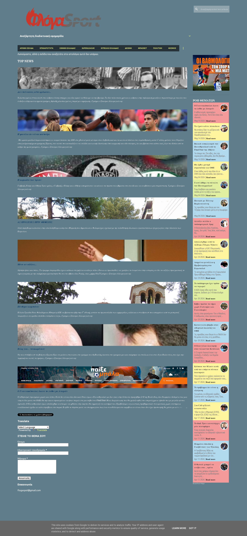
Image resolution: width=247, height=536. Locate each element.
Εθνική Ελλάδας (67, 48)
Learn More (179, 528)
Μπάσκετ (142, 48)
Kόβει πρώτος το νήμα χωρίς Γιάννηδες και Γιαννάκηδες (205, 306)
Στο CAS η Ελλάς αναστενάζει (202, 407)
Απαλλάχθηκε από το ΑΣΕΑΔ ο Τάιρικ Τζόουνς (206, 243)
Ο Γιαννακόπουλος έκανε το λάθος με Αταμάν (42, 391)
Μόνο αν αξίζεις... (27, 264)
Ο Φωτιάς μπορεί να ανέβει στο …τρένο (204, 466)
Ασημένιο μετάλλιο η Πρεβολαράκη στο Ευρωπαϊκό (204, 265)
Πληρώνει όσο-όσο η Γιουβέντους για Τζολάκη (206, 445)
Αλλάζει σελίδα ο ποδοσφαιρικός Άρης (204, 223)
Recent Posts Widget (199, 483)
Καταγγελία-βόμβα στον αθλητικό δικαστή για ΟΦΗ (206, 327)
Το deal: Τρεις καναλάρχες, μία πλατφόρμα (207, 425)
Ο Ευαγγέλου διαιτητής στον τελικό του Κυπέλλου (206, 347)
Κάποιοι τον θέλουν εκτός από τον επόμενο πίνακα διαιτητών (206, 369)
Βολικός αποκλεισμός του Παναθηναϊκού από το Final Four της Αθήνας (206, 146)
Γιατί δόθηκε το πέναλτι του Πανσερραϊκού (206, 184)
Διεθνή (128, 48)
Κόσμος (172, 48)
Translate (42, 430)
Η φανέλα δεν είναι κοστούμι (34, 134)
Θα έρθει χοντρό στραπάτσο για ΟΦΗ (204, 166)
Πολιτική (157, 48)
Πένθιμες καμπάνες (28, 306)
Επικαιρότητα (46, 48)
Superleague (88, 48)
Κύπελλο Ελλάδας (110, 48)
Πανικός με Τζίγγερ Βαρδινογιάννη (203, 202)
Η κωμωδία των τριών (29, 179)
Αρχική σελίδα (26, 48)
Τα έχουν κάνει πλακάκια (207, 126)
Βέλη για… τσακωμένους (31, 348)
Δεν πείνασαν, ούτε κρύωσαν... (34, 91)
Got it (192, 528)
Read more (211, 120)
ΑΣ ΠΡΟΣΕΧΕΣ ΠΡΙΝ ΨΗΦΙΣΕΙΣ (35, 222)
